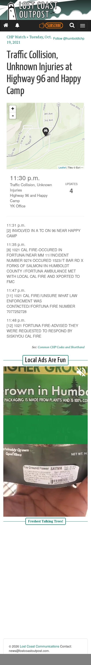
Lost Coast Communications (39, 646)
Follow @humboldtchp (68, 38)
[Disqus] (45, 582)
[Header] (45, 10)
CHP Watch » (17, 37)
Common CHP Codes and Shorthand (61, 347)
